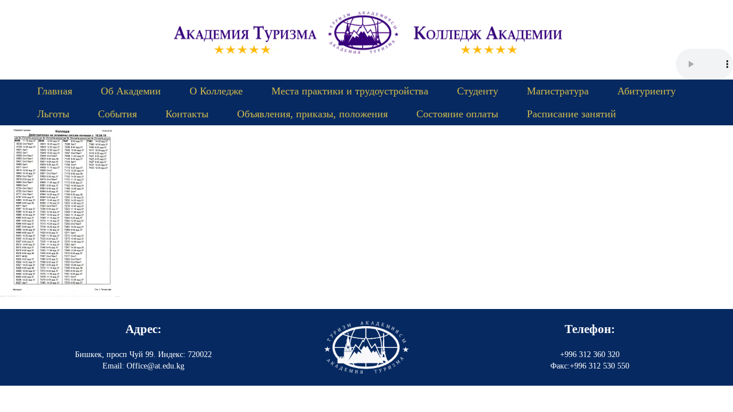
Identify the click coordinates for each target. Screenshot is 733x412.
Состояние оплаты (457, 114)
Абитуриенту (646, 91)
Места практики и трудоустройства (349, 91)
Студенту (477, 91)
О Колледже (216, 91)
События (117, 114)
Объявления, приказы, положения (312, 114)
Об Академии (131, 91)
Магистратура (558, 91)
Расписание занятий (571, 114)
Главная (54, 91)
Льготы (53, 114)
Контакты (186, 114)
